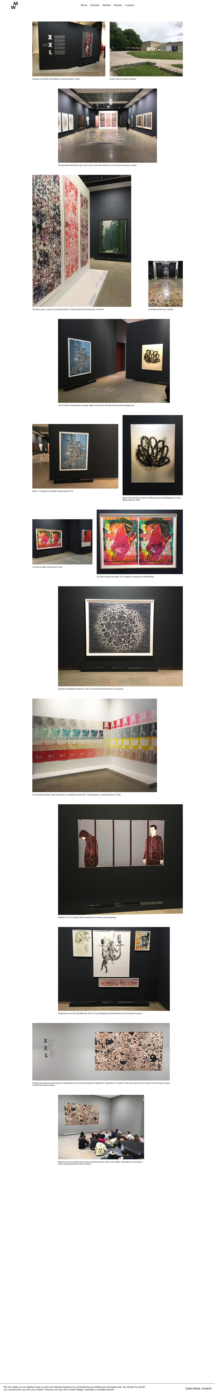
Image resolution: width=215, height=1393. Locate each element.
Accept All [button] (206, 1388)
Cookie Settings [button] (192, 1388)
